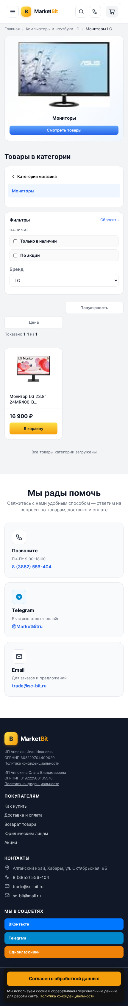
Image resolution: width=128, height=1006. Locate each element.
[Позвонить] (95, 12)
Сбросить (109, 219)
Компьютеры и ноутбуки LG (52, 28)
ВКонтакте (19, 924)
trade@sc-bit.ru (28, 886)
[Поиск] (81, 12)
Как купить (15, 806)
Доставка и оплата (23, 814)
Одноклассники (24, 952)
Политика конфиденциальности (31, 763)
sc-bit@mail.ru (27, 895)
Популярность (94, 307)
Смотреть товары (64, 130)
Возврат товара (20, 824)
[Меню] (13, 12)
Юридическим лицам (26, 833)
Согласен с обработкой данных (64, 978)
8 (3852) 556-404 (31, 877)
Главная (12, 28)
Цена (34, 322)
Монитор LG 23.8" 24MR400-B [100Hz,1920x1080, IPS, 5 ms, (29, 399)
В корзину (33, 428)
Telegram (17, 938)
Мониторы (23, 190)
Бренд (17, 269)
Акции (10, 842)
